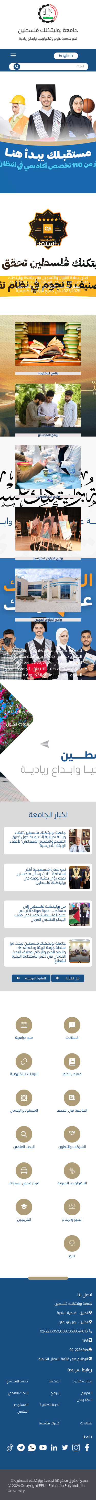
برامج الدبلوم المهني (48, 620)
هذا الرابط (22, 681)
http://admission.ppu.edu (43, 699)
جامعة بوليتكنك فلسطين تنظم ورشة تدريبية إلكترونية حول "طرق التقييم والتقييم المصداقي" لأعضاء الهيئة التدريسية (37, 839)
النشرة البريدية (35, 978)
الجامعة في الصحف (72, 1110)
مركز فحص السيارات (24, 1183)
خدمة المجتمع (17, 1381)
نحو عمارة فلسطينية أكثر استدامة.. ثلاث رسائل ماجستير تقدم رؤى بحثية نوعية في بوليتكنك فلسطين (41, 876)
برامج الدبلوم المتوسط (48, 558)
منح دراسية (24, 1038)
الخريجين (24, 1219)
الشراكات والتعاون (72, 1147)
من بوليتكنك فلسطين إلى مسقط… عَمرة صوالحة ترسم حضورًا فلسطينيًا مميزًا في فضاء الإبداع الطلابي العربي (40, 913)
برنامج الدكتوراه (48, 373)
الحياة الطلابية (49, 1405)
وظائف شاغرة (82, 1381)
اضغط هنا (21, 662)
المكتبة (54, 1381)
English (66, 56)
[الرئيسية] (48, 13)
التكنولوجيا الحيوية (72, 1183)
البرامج (55, 1393)
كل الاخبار (72, 978)
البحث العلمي (24, 1147)
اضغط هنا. (54, 730)
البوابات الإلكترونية (24, 1074)
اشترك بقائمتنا (49, 1423)
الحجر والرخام (72, 1219)
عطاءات (86, 1423)
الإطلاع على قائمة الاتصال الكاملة (63, 1359)
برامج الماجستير (48, 435)
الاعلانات (72, 1038)
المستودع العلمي (24, 1110)
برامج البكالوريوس (48, 496)
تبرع (72, 1256)
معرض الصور (71, 1074)
